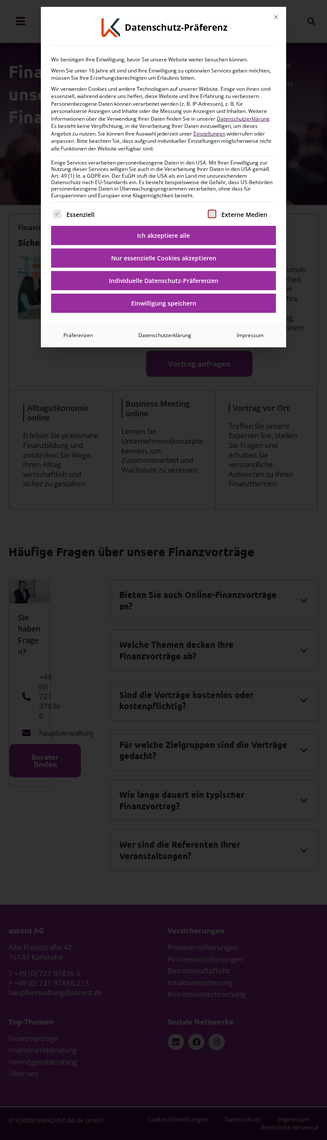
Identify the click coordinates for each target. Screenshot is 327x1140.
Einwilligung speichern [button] (163, 303)
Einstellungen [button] (209, 133)
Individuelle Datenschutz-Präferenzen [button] (163, 281)
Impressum (250, 335)
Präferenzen (78, 335)
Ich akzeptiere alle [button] (163, 235)
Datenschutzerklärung (243, 118)
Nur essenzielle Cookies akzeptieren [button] (163, 258)
